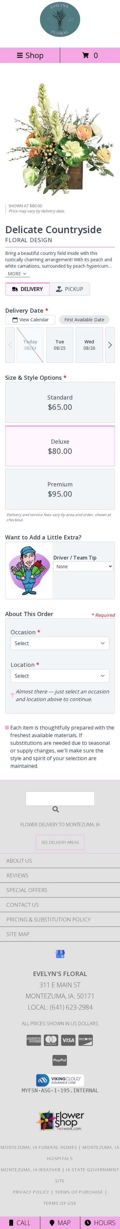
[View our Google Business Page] (60, 957)
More (14, 274)
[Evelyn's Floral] (60, 38)
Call (22, 1222)
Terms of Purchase (79, 1192)
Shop (35, 55)
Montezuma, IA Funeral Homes (39, 1147)
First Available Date (84, 320)
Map (62, 1222)
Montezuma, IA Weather (30, 1169)
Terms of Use (60, 1203)
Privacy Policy (31, 1192)
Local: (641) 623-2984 (60, 1007)
